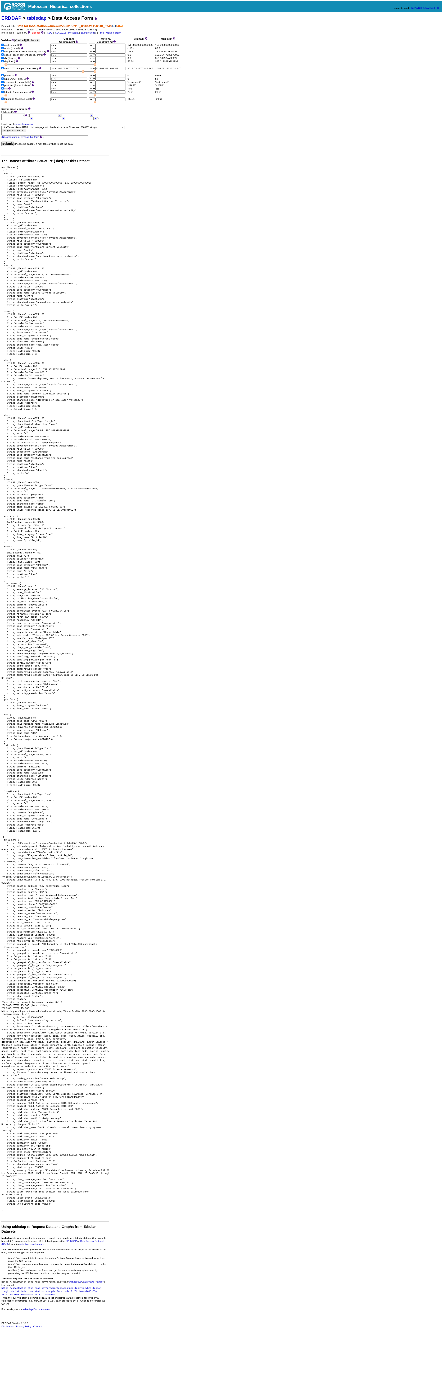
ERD (436, 8)
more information (23, 124)
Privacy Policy (23, 1326)
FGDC (49, 32)
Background (87, 32)
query (100, 1282)
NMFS (421, 8)
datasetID (75, 1282)
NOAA (414, 8)
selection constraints (30, 1244)
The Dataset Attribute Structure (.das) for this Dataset (45, 161)
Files (101, 32)
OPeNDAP (71, 1241)
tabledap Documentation (36, 1309)
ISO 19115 (60, 32)
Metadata (73, 32)
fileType (88, 1282)
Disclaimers (7, 1326)
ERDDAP (11, 18)
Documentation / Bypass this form (20, 137)
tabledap (37, 18)
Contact (37, 1326)
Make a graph (113, 32)
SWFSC (429, 8)
